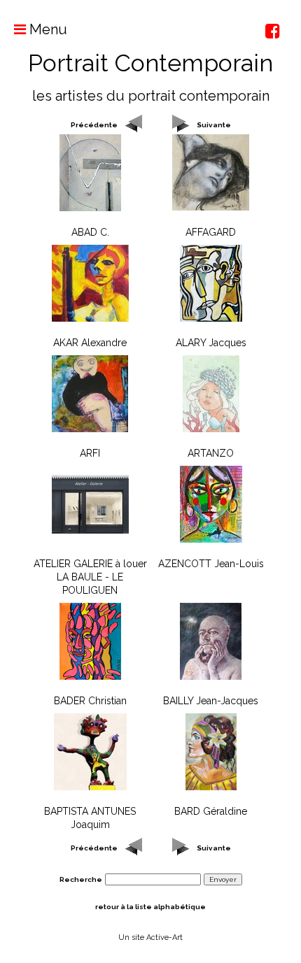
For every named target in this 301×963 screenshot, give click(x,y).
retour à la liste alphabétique (150, 907)
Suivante (214, 125)
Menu (46, 29)
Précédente (94, 125)
